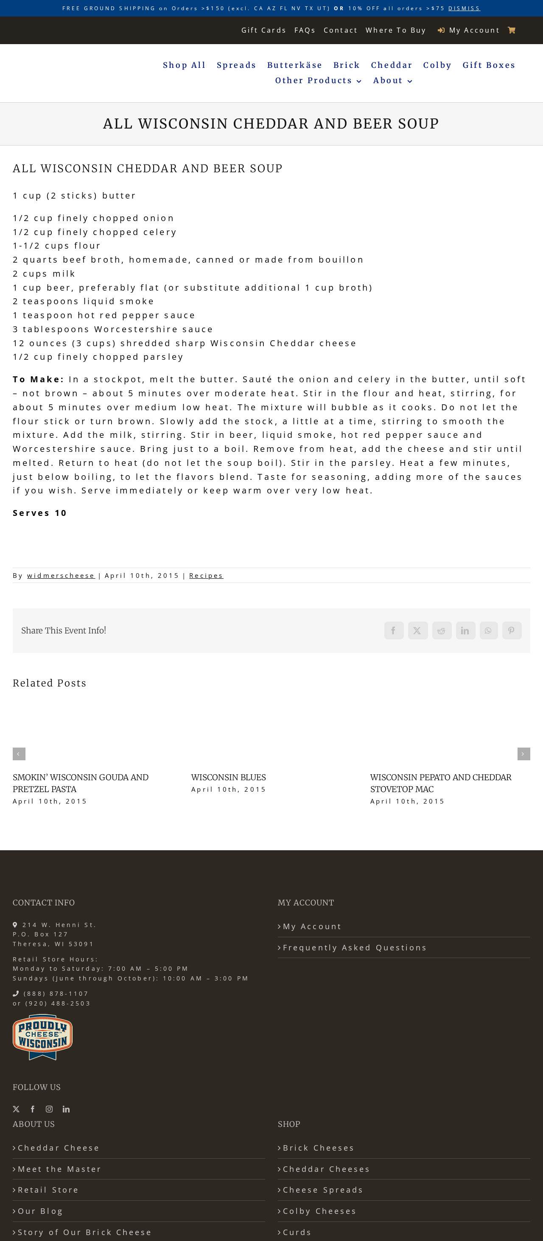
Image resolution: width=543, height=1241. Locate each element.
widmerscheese (61, 575)
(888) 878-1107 (56, 993)
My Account (312, 926)
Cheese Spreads (323, 1190)
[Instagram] (50, 1109)
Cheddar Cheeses (327, 1169)
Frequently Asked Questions (355, 947)
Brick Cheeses (319, 1148)
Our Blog (41, 1211)
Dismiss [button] (464, 8)
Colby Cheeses (320, 1211)
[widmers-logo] (60, 30)
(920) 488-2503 (58, 1003)
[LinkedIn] (67, 1109)
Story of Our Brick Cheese (85, 1232)
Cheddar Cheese (59, 1148)
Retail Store (48, 1190)
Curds (297, 1232)
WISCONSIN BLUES (228, 777)
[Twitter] (17, 1109)
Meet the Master (60, 1169)
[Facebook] (33, 1109)
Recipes (206, 575)
